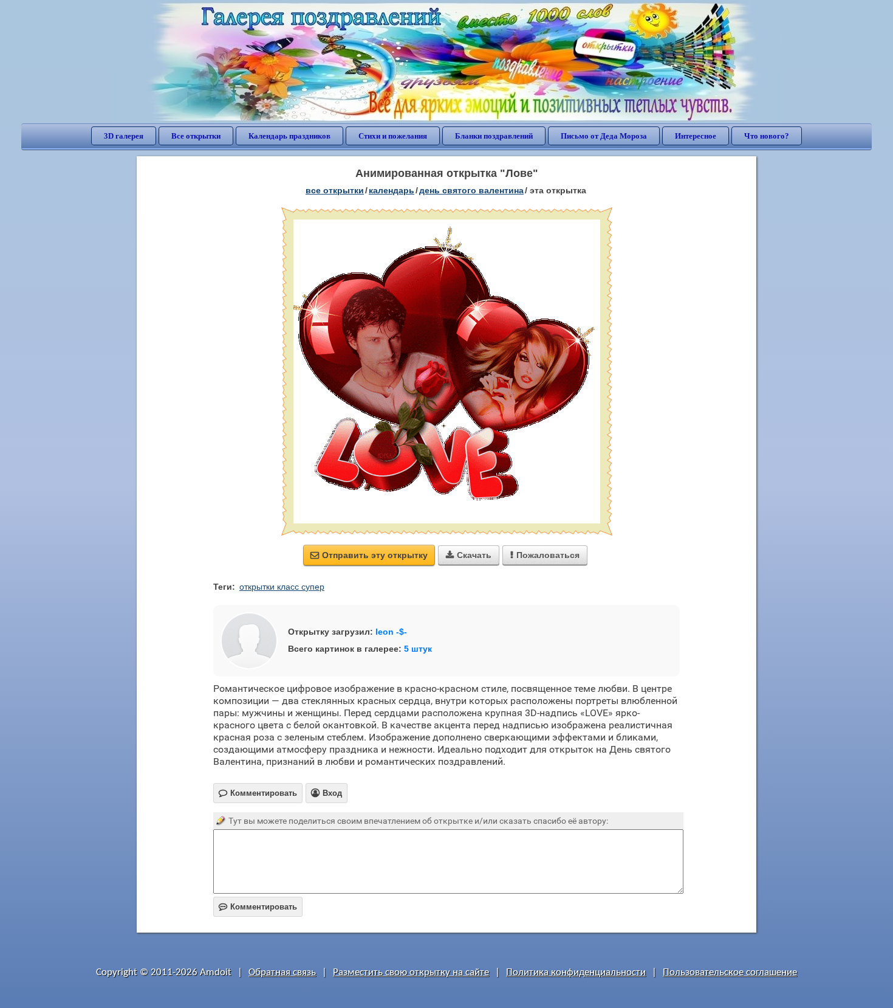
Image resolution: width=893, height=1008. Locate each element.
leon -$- (391, 632)
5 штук (418, 649)
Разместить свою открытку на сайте (411, 972)
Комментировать (258, 906)
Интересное (695, 135)
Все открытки (196, 135)
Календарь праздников (289, 135)
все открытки (335, 190)
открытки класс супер (281, 587)
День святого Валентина (471, 190)
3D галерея (123, 135)
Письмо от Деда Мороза (604, 135)
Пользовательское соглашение (730, 972)
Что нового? (766, 135)
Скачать (468, 555)
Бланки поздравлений (494, 135)
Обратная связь (282, 972)
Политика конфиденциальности (576, 972)
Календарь (391, 190)
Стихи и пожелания (392, 135)
